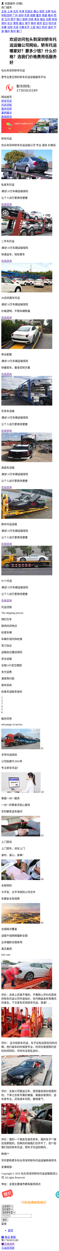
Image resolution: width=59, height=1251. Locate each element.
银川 (19, 19)
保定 (42, 11)
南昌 (44, 15)
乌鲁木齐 (24, 27)
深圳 (21, 15)
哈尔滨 (52, 23)
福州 (7, 31)
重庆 (38, 15)
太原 (47, 11)
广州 (15, 15)
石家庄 (29, 11)
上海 (9, 11)
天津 (21, 11)
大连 (15, 27)
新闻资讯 (6, 116)
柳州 (33, 23)
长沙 (9, 23)
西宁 (13, 19)
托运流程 (6, 104)
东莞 (27, 15)
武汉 (45, 23)
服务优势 (6, 108)
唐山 (36, 11)
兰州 (7, 19)
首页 (10, 1230)
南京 (39, 23)
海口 (38, 27)
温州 (50, 27)
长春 (4, 27)
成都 (32, 15)
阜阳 (54, 19)
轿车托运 (6, 101)
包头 (53, 11)
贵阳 (15, 23)
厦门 (19, 31)
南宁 (27, 23)
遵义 (21, 23)
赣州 (50, 15)
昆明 (25, 19)
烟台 (42, 19)
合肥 (48, 19)
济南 (30, 19)
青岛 (36, 19)
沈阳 (9, 27)
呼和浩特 (6, 15)
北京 (15, 11)
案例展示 (6, 112)
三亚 (32, 27)
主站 (4, 11)
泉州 (13, 31)
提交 (5, 1220)
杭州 (44, 27)
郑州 (4, 23)
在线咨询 (6, 204)
